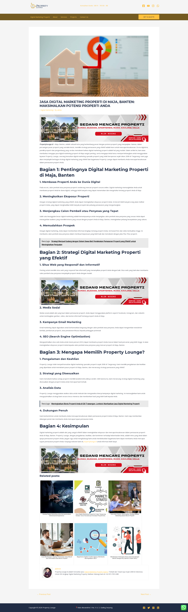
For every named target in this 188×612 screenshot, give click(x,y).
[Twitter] (149, 608)
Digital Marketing (47, 110)
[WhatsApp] (158, 5)
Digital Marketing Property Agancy (96, 572)
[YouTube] (148, 5)
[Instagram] (153, 5)
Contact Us (84, 17)
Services (64, 17)
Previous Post (43, 594)
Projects (73, 17)
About (55, 17)
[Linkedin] (158, 608)
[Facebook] (143, 5)
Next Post (146, 594)
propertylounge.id (90, 441)
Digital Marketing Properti (40, 17)
